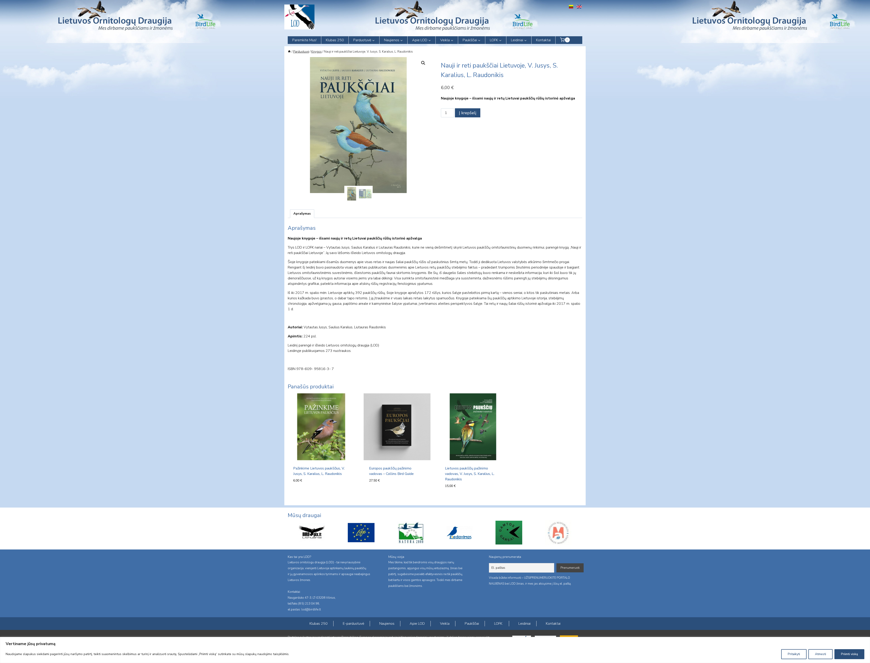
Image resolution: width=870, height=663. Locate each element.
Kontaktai (543, 40)
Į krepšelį (467, 113)
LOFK (498, 623)
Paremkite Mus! (304, 40)
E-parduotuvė (353, 623)
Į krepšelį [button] (301, 494)
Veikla (445, 623)
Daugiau (376, 494)
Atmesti (820, 654)
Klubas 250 (335, 40)
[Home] (289, 51)
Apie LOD (417, 623)
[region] (435, 650)
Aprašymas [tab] (302, 213)
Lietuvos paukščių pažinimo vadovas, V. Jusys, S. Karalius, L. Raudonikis (469, 474)
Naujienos (386, 623)
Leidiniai (524, 623)
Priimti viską (849, 654)
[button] (423, 63)
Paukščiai (472, 623)
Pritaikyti (794, 654)
